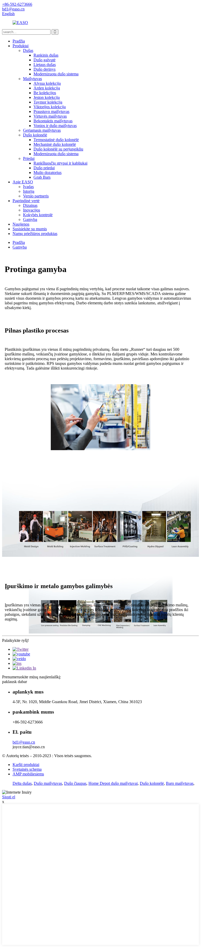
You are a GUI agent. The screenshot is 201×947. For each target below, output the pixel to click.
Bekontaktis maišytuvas (53, 121)
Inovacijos (31, 210)
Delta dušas (22, 783)
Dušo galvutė (44, 60)
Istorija (28, 191)
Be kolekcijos (45, 93)
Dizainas (30, 205)
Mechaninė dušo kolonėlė (55, 144)
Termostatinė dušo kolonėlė (56, 139)
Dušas (28, 50)
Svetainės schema (27, 769)
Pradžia (19, 41)
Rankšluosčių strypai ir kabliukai (60, 163)
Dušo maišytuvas (48, 783)
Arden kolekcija (47, 88)
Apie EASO (23, 182)
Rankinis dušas (46, 55)
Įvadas (28, 186)
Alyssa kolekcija (47, 83)
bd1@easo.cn (24, 742)
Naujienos (21, 224)
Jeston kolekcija (47, 97)
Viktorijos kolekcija (50, 107)
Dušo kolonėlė (35, 135)
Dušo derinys (44, 69)
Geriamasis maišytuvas (42, 130)
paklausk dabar (14, 681)
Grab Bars (42, 177)
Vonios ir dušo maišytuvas (55, 125)
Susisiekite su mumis (30, 229)
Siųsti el (8, 797)
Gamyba (30, 219)
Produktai (21, 46)
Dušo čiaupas (75, 783)
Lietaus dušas (45, 64)
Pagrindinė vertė (26, 200)
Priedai (29, 158)
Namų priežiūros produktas (35, 233)
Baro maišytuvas (179, 783)
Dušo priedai (44, 168)
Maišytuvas (32, 78)
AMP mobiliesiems (28, 774)
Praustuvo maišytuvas (51, 111)
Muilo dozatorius (48, 172)
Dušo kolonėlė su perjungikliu (58, 149)
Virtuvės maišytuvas (50, 116)
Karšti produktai (26, 764)
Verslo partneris (36, 196)
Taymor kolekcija (48, 102)
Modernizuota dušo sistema (56, 74)
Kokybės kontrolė (38, 215)
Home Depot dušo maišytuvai (113, 783)
